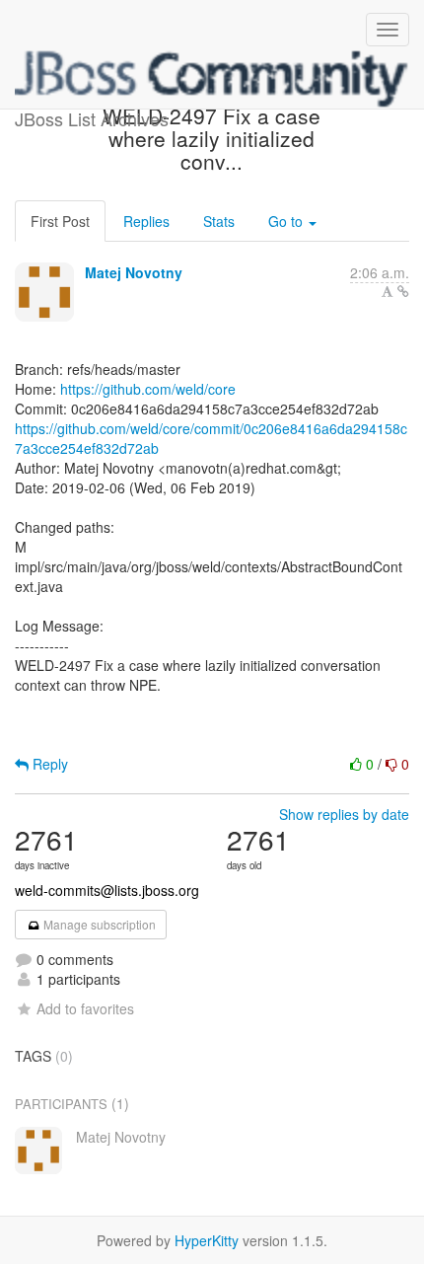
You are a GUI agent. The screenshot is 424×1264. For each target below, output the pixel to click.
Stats (219, 221)
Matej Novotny (133, 272)
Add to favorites (85, 1008)
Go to (287, 221)
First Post (60, 221)
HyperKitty (207, 1240)
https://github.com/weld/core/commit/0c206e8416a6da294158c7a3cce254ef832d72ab (211, 438)
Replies (146, 221)
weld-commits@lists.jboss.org (107, 890)
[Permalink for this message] (403, 291)
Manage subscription (98, 924)
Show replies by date (344, 814)
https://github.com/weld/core (148, 389)
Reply (48, 764)
